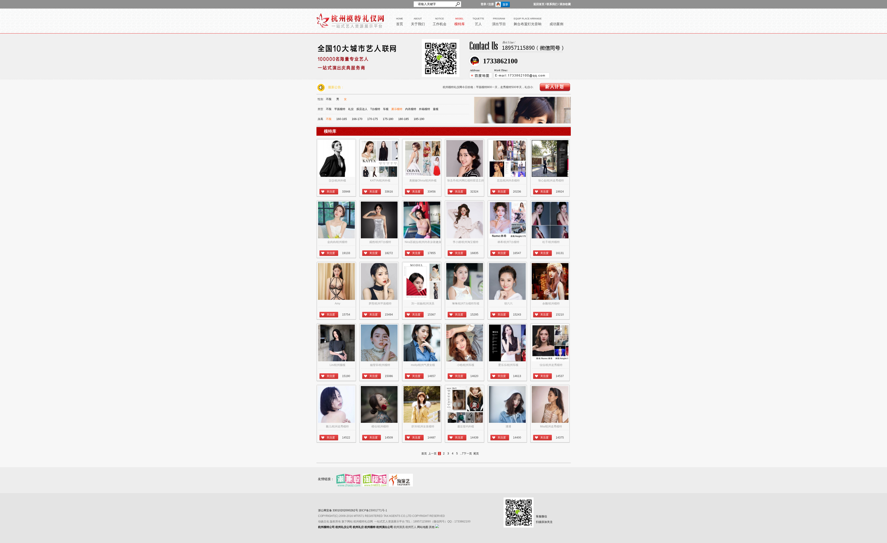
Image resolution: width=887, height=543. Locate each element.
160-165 (341, 119)
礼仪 (351, 109)
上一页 (432, 453)
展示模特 (396, 109)
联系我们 (552, 4)
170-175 (372, 119)
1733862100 (500, 61)
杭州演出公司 (384, 527)
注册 (491, 4)
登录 (483, 4)
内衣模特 (410, 109)
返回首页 (538, 4)
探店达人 (362, 109)
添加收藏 (565, 4)
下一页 (468, 453)
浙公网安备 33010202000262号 (338, 510)
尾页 (476, 453)
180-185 (403, 119)
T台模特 (375, 109)
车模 (386, 109)
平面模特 (339, 109)
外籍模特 (424, 109)
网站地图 (422, 527)
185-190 (419, 119)
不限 (328, 99)
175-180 (388, 119)
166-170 (357, 119)
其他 (431, 527)
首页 (424, 453)
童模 (435, 109)
